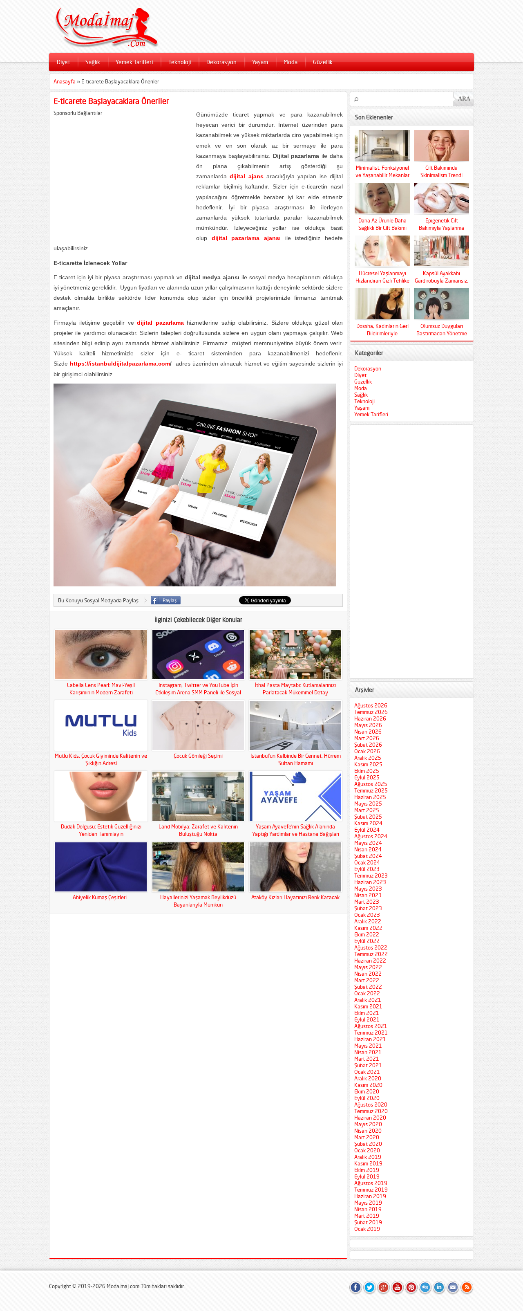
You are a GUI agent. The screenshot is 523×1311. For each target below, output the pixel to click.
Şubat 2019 (368, 1222)
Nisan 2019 (368, 1209)
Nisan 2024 (368, 849)
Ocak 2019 (367, 1229)
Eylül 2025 (367, 777)
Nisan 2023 (368, 895)
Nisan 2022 (368, 973)
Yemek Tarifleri (134, 61)
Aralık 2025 (367, 757)
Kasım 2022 (368, 928)
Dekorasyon (221, 61)
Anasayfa (65, 81)
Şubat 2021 (368, 1065)
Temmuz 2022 (371, 954)
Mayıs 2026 (368, 725)
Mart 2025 (366, 810)
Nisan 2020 (368, 1130)
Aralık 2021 (367, 1000)
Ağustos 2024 (370, 836)
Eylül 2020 (367, 1098)
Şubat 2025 (368, 816)
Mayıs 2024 (368, 843)
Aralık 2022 (367, 921)
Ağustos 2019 (370, 1183)
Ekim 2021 (366, 1013)
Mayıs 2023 (368, 888)
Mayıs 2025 (368, 803)
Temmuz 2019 (371, 1189)
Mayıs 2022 (368, 967)
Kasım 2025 (368, 764)
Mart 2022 (366, 980)
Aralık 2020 (367, 1078)
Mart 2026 (366, 738)
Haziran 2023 (370, 882)
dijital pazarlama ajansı (246, 238)
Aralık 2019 (367, 1157)
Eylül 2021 (367, 1019)
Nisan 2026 (368, 731)
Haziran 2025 (370, 797)
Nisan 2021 (368, 1052)
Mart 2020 (366, 1137)
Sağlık (92, 61)
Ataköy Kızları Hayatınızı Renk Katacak (295, 897)
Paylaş (166, 600)
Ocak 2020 (367, 1150)
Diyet (63, 61)
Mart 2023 (366, 901)
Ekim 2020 (366, 1091)
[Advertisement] (122, 173)
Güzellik (323, 61)
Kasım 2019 (368, 1163)
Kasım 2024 (368, 823)
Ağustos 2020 (370, 1104)
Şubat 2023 (368, 908)
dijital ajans (246, 176)
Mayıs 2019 (368, 1202)
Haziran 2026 (370, 718)
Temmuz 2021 (371, 1032)
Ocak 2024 (367, 862)
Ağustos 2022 (370, 947)
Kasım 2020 (368, 1085)
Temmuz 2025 (371, 790)
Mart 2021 (366, 1058)
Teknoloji (179, 61)
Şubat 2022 (368, 986)
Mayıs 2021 (368, 1045)
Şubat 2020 (368, 1143)
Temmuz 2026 (371, 712)
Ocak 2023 (367, 914)
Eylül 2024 (367, 829)
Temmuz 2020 (371, 1111)
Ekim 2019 (366, 1170)
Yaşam (260, 61)
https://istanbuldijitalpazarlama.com (120, 363)
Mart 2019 (366, 1215)
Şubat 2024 (368, 856)
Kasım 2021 (368, 1006)
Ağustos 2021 (370, 1026)
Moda (290, 61)
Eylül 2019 (367, 1176)
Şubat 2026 (368, 744)
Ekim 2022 (366, 934)
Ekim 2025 (366, 771)
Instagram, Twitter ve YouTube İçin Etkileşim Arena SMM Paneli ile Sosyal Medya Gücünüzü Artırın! (198, 692)
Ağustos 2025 (370, 784)
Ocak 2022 (367, 993)
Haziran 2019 (370, 1196)
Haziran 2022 (370, 960)
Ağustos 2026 (370, 705)
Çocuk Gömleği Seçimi (198, 755)
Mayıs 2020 (368, 1124)
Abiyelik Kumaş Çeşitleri (101, 897)
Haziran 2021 (370, 1039)
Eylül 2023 (367, 869)
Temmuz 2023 (371, 875)
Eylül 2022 (367, 941)
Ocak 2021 (367, 1072)
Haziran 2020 (370, 1117)
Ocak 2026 (367, 751)
